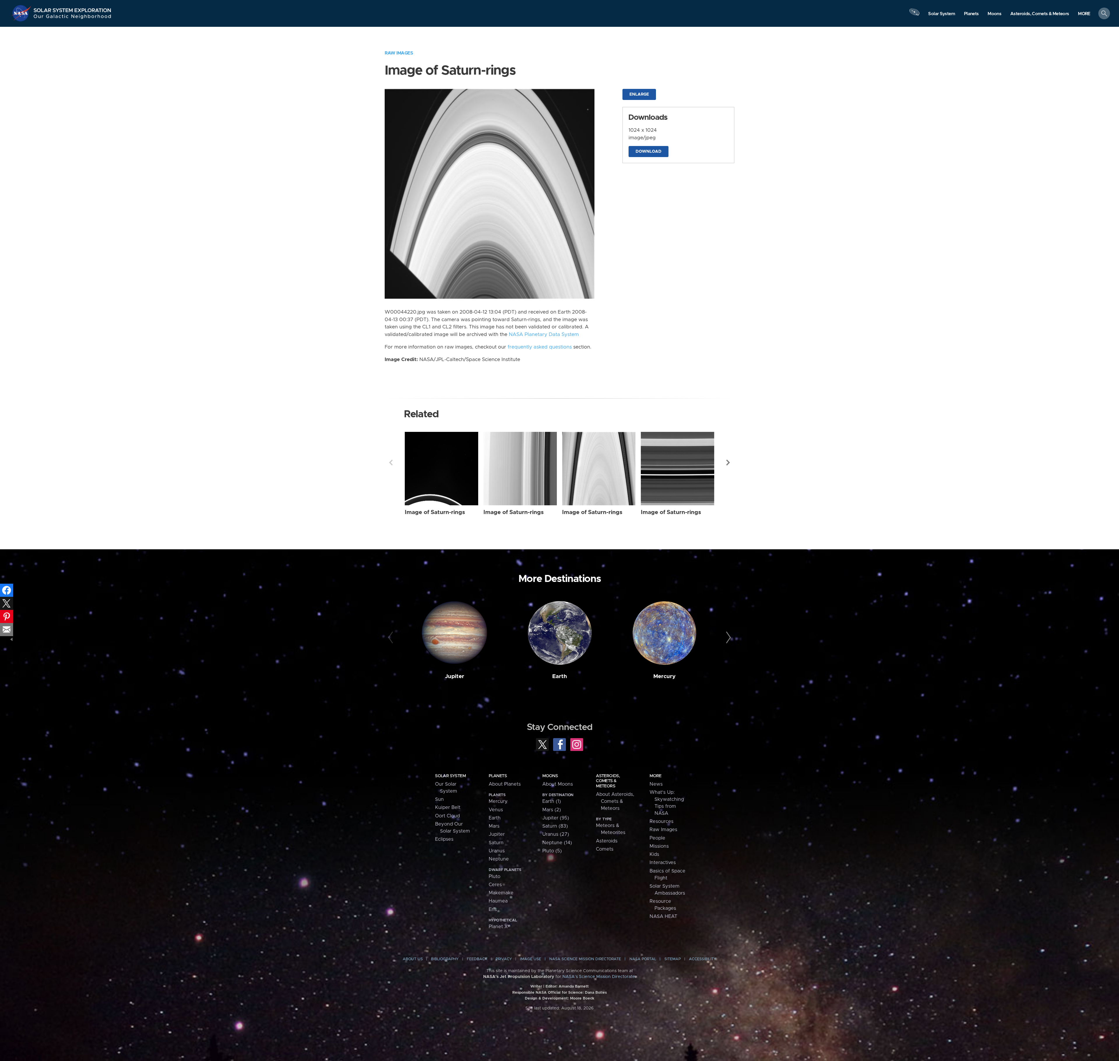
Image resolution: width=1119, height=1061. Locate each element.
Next (728, 462)
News (656, 784)
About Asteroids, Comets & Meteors (615, 801)
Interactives (663, 862)
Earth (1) (551, 801)
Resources (661, 821)
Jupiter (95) (555, 818)
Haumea (498, 901)
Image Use (530, 959)
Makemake (501, 893)
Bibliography (445, 959)
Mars (494, 826)
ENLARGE (639, 94)
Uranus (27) (555, 834)
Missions (659, 846)
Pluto (494, 876)
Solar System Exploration (72, 8)
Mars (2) (551, 809)
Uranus (497, 851)
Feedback (477, 959)
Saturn (496, 842)
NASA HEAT (663, 916)
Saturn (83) (555, 826)
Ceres (495, 884)
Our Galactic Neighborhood (72, 17)
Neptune (499, 859)
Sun (439, 799)
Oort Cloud (447, 816)
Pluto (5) (552, 851)
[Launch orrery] (914, 15)
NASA (22, 13)
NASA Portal (642, 959)
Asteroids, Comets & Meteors (608, 781)
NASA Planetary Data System (544, 334)
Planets (498, 776)
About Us (413, 959)
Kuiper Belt (447, 807)
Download (648, 151)
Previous (390, 462)
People (657, 838)
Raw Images (399, 53)
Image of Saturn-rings (435, 512)
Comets (604, 849)
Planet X (498, 926)
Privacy (504, 959)
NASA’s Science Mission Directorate (598, 977)
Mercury (664, 676)
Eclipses (444, 839)
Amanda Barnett (574, 986)
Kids (654, 854)
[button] (1084, 13)
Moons (550, 776)
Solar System (450, 776)
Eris (493, 909)
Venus (496, 809)
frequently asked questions (540, 347)
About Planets (505, 784)
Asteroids (606, 841)
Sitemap (672, 959)
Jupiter (454, 676)
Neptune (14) (557, 842)
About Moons (557, 784)
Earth (559, 676)
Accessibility (702, 959)
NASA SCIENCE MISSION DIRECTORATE (585, 959)
